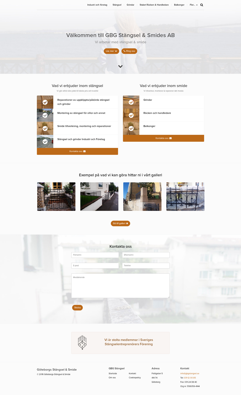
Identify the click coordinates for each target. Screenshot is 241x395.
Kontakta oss (76, 151)
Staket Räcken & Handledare (154, 4)
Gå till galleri (119, 223)
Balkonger (179, 4)
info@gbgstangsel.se (189, 373)
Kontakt (132, 373)
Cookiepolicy (135, 377)
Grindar (130, 4)
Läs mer (110, 51)
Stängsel (117, 4)
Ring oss (130, 51)
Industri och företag (97, 4)
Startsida (113, 373)
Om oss (112, 377)
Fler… (193, 4)
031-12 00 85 (190, 377)
